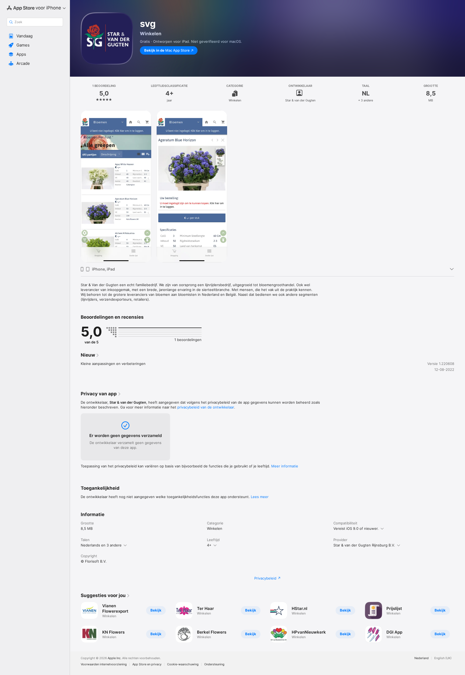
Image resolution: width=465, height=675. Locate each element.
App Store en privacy (146, 664)
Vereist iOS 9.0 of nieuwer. (356, 528)
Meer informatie (284, 466)
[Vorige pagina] (75, 622)
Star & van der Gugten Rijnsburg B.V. (364, 545)
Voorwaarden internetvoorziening (104, 664)
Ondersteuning (214, 664)
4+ (209, 545)
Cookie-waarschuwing (183, 664)
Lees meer (260, 497)
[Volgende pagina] (459, 622)
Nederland (421, 658)
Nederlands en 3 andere (101, 545)
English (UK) (443, 658)
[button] (35, 36)
